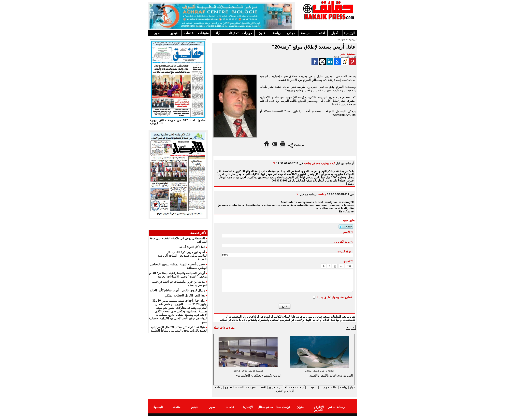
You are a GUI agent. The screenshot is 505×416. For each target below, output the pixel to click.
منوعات (203, 33)
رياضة (276, 33)
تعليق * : (348, 261)
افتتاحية (282, 387)
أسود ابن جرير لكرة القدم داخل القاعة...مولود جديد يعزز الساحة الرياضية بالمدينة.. (182, 255)
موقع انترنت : (345, 251)
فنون (261, 33)
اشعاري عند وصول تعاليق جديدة (335, 297)
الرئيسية (349, 33)
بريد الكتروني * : (343, 241)
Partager (299, 145)
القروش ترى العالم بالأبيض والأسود (331, 375)
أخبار (335, 33)
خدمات (189, 33)
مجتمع (291, 33)
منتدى (176, 407)
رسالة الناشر (336, 407)
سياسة (305, 33)
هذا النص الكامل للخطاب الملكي (185, 295)
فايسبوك (158, 407)
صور (157, 33)
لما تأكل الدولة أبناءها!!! (190, 247)
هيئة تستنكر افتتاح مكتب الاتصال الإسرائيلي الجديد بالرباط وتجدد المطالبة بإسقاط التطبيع (179, 328)
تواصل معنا (283, 407)
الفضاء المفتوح (234, 387)
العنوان (301, 407)
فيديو (174, 33)
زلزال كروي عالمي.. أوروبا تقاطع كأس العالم (177, 290)
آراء (218, 33)
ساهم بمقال (265, 407)
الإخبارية (248, 407)
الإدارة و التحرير (284, 390)
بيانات (219, 387)
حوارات (247, 33)
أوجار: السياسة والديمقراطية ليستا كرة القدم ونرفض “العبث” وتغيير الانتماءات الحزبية (178, 274)
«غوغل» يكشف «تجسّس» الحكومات (258, 375)
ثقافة (334, 387)
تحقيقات (232, 33)
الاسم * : (348, 231)
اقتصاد (320, 33)
